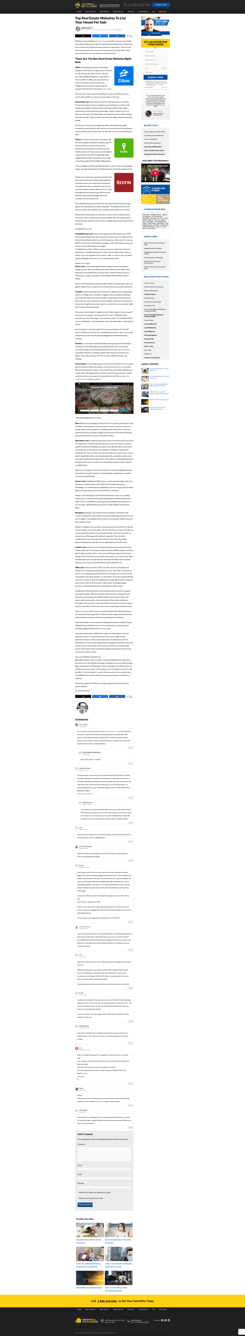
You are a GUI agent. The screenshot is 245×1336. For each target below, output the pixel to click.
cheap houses (118, 367)
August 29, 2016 (83, 848)
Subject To (148, 354)
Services (131, 11)
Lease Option (149, 320)
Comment (82, 1144)
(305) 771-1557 (144, 1322)
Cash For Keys (149, 283)
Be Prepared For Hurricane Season (89, 1288)
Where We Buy (118, 11)
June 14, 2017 (82, 956)
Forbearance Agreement (152, 302)
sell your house (101, 41)
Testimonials (143, 11)
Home (79, 11)
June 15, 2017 (82, 995)
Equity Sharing (149, 298)
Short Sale (147, 350)
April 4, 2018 (82, 1090)
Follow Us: (157, 1320)
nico (80, 1048)
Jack (80, 955)
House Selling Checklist (152, 132)
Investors (163, 11)
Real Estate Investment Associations (152, 262)
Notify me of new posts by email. (91, 1198)
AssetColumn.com (111, 731)
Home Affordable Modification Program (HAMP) (154, 310)
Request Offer (161, 5)
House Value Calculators (152, 143)
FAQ (153, 11)
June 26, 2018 (86, 754)
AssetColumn (96, 418)
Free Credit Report (150, 139)
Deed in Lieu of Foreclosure (153, 287)
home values (106, 89)
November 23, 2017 (84, 1028)
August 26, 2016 (83, 829)
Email (80, 1174)
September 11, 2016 (84, 867)
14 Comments (117, 29)
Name (80, 1165)
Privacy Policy (164, 87)
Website (81, 1183)
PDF (163, 132)
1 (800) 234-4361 (135, 1320)
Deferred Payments (151, 290)
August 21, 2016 (86, 804)
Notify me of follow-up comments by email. (95, 1192)
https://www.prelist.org (85, 794)
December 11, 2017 (84, 1050)
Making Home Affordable (153, 248)
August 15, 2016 (83, 770)
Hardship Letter (149, 305)
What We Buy (104, 11)
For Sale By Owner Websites (154, 135)
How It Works (90, 11)
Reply (130, 747)
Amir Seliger (83, 724)
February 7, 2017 (83, 928)
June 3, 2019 (82, 1112)
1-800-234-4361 (107, 1301)
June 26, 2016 (82, 726)
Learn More (155, 33)
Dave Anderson (85, 927)
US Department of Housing (153, 257)
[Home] (86, 5)
